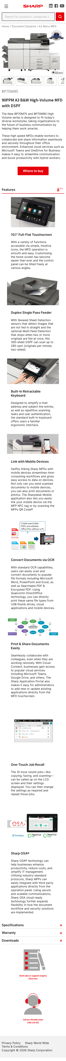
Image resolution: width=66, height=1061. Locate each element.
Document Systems (24, 26)
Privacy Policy (11, 1043)
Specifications (13, 925)
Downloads (10, 940)
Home (5, 26)
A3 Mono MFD (47, 26)
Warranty (9, 933)
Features (8, 189)
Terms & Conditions (15, 1046)
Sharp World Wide (37, 1043)
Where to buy (33, 171)
